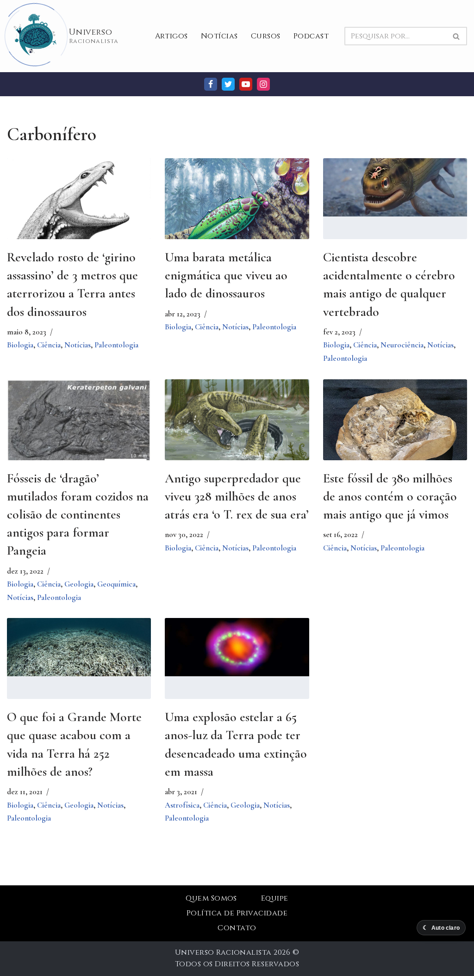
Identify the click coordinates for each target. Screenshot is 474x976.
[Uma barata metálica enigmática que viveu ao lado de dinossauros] (237, 209)
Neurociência (402, 345)
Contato (237, 928)
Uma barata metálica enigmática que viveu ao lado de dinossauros (226, 275)
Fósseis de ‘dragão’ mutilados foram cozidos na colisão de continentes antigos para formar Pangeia (78, 514)
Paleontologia (116, 345)
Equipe (274, 898)
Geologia (79, 584)
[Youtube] (245, 84)
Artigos (171, 36)
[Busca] (456, 36)
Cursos (266, 36)
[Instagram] (263, 84)
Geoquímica (116, 584)
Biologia (20, 345)
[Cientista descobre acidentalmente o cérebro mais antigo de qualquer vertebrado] (395, 187)
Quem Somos (211, 898)
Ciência (49, 345)
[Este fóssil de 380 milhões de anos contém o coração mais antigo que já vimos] (395, 433)
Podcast (311, 36)
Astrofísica (182, 805)
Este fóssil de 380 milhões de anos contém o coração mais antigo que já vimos (390, 496)
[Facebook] (210, 84)
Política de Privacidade (237, 913)
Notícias (219, 36)
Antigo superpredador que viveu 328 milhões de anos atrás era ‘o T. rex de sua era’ (237, 496)
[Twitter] (228, 84)
